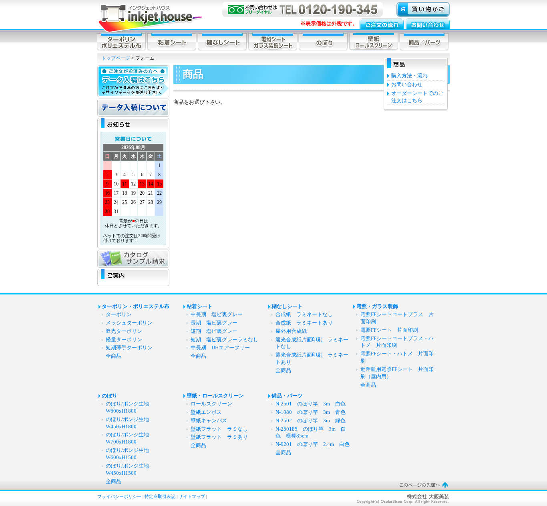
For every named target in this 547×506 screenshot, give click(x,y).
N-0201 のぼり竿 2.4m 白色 (313, 444)
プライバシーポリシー (119, 496)
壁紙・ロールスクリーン (215, 396)
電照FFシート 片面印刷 (391, 330)
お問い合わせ (406, 84)
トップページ (115, 58)
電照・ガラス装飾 (377, 306)
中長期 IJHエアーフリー (220, 348)
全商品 (113, 356)
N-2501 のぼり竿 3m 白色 (311, 404)
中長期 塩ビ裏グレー (217, 314)
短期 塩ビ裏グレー (214, 331)
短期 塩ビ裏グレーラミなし (224, 340)
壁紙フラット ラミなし (219, 429)
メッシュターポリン (129, 323)
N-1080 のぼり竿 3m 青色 (311, 412)
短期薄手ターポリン (129, 348)
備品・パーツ (287, 396)
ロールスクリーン (211, 404)
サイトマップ (192, 496)
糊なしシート (287, 306)
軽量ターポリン (124, 340)
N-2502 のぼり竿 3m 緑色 (311, 420)
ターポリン (119, 314)
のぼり (109, 396)
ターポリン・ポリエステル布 (135, 306)
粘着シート (200, 306)
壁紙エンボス (206, 412)
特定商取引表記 (160, 496)
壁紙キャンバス (209, 420)
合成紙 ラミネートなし (304, 314)
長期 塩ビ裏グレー (214, 323)
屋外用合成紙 (291, 331)
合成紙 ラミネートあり (304, 323)
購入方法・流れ (409, 76)
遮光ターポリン (124, 331)
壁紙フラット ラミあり (219, 437)
